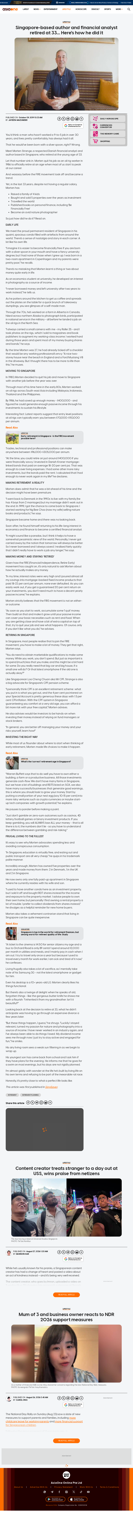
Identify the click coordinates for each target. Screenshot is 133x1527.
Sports (107, 9)
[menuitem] (25, 9)
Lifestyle (66, 9)
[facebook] (59, 119)
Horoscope (81, 9)
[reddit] (77, 119)
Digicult (95, 9)
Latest (26, 9)
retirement (12, 1095)
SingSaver (51, 1087)
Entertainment (50, 9)
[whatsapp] (72, 119)
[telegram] (68, 119)
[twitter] (63, 119)
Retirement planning (30, 1095)
